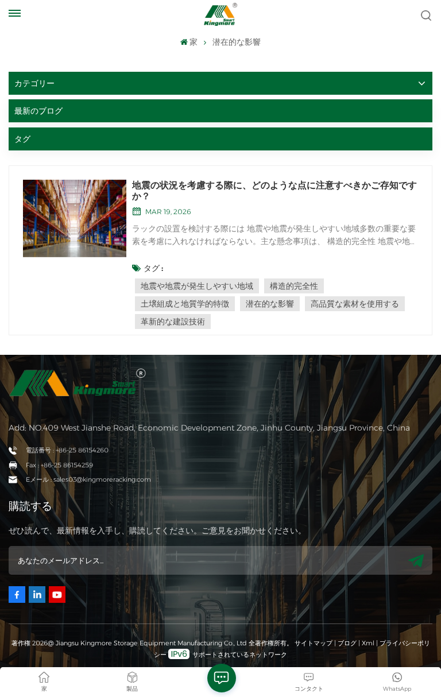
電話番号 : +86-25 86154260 (67, 450)
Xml (368, 643)
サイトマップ (314, 643)
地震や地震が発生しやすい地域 (197, 286)
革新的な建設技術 (173, 321)
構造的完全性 (294, 286)
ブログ (347, 643)
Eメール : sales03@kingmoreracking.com (88, 479)
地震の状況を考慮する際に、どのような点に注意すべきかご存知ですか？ (274, 191)
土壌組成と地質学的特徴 (185, 304)
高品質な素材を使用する (355, 304)
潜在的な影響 (270, 304)
